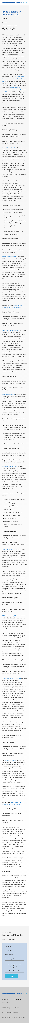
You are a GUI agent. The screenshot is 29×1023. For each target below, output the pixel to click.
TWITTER (11, 1017)
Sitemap (17, 1007)
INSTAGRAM (17, 1017)
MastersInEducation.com (12, 1012)
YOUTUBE (23, 1017)
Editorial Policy (6, 1002)
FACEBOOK (5, 1017)
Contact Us (18, 999)
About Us (5, 999)
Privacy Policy (6, 1007)
